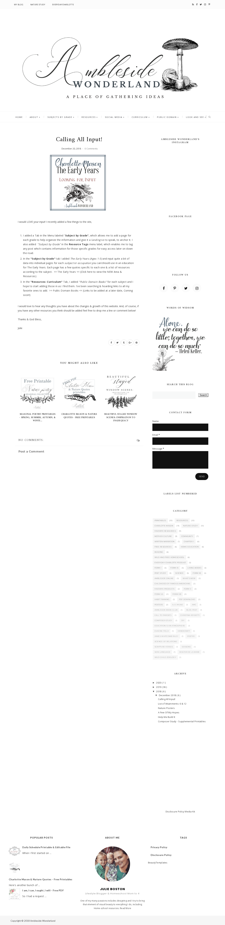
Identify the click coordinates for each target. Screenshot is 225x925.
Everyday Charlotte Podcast (170, 562)
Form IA (174, 568)
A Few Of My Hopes (168, 712)
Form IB (197, 573)
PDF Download (187, 599)
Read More (125, 908)
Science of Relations (166, 641)
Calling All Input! (166, 699)
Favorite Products (165, 589)
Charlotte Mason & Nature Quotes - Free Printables (79, 415)
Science (179, 573)
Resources (89, 117)
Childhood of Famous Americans (172, 583)
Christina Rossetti (190, 615)
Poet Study (160, 573)
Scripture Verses (164, 647)
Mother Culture (163, 536)
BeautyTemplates (158, 862)
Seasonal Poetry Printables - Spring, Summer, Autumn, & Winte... (37, 417)
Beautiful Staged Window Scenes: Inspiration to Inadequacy (120, 417)
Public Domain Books (65, 290)
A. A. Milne (177, 605)
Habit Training (162, 599)
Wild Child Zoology (165, 657)
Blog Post (191, 610)
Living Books (194, 568)
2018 (159, 691)
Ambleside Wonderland (42, 920)
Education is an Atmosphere (170, 626)
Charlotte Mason (164, 526)
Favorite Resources (165, 531)
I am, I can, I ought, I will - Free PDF (43, 890)
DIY (183, 620)
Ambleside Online (164, 578)
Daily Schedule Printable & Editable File (46, 847)
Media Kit (190, 811)
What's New (189, 578)
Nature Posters (166, 708)
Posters (159, 605)
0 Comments (91, 148)
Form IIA (159, 594)
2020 (159, 682)
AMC (194, 605)
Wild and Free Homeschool (169, 557)
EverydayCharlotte (63, 4)
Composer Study (163, 620)
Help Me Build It (166, 717)
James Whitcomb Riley (166, 636)
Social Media (113, 117)
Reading (159, 552)
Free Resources (163, 547)
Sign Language (163, 652)
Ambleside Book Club (166, 610)
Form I (158, 568)
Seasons (186, 647)
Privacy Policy (159, 847)
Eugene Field (162, 631)
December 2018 (168, 695)
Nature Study (37, 4)
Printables (160, 520)
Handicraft (184, 631)
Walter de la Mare (189, 652)
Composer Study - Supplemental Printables (182, 721)
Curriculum (140, 117)
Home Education (190, 547)
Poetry (191, 636)
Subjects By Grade (59, 117)
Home (19, 117)
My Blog (18, 4)
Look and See (195, 117)
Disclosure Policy (175, 811)
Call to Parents (163, 615)
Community (187, 536)
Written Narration (165, 541)
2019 (159, 687)
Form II (187, 589)
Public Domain (167, 117)
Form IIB (176, 594)
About (34, 117)
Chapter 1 (189, 541)
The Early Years (66, 271)
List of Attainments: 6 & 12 (172, 703)
